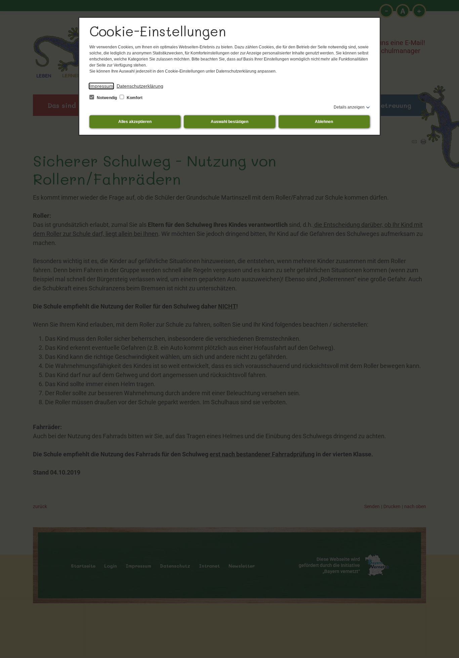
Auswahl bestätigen (229, 121)
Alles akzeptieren (135, 121)
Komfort (134, 97)
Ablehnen (324, 121)
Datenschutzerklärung (140, 86)
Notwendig (107, 97)
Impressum (101, 86)
